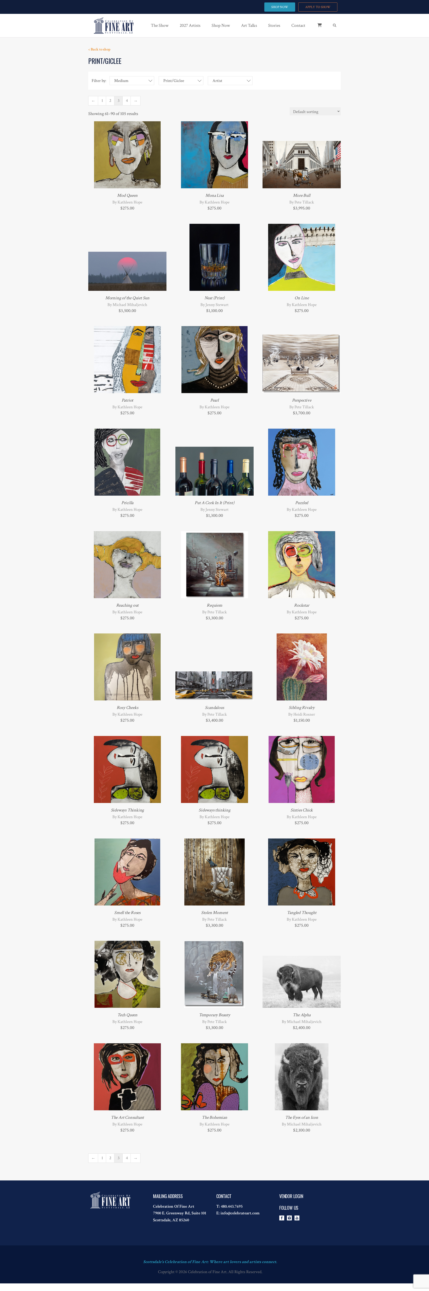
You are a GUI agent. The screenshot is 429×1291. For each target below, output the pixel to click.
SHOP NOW (279, 7)
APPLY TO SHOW (317, 7)
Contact (298, 25)
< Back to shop (99, 49)
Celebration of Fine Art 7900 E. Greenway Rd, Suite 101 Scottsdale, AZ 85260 (179, 1213)
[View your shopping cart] (316, 27)
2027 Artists (190, 25)
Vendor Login (291, 1196)
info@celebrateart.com (240, 1213)
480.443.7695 (232, 1206)
